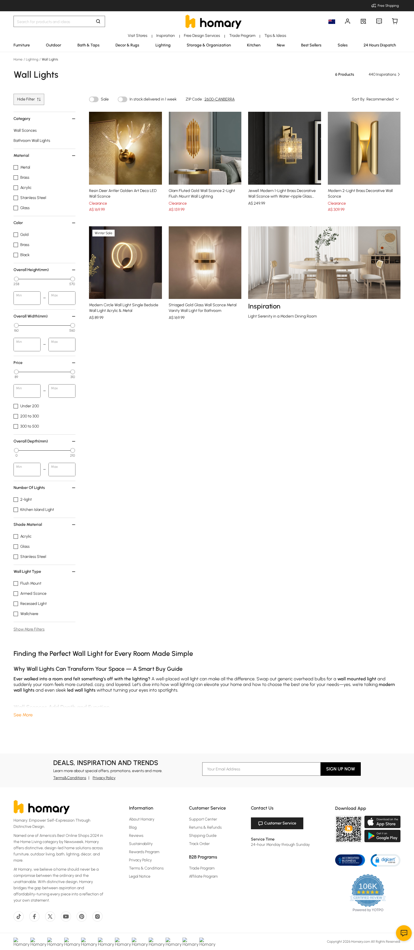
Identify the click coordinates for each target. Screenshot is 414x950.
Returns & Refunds (205, 827)
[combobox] (382, 99)
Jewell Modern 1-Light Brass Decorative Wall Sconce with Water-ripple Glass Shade (282, 196)
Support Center (203, 819)
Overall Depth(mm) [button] (31, 441)
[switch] (94, 99)
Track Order (199, 843)
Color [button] (18, 222)
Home (18, 59)
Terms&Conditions (69, 777)
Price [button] (18, 362)
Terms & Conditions (146, 868)
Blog (133, 827)
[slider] (16, 279)
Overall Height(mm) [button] (31, 269)
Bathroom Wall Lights (32, 140)
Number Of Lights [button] (29, 487)
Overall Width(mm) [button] (31, 316)
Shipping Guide (203, 835)
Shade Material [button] (28, 524)
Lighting (32, 59)
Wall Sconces (25, 130)
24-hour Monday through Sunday (280, 844)
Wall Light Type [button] (27, 571)
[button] (385, 860)
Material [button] (21, 155)
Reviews (136, 835)
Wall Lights (49, 59)
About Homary (141, 819)
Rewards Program (144, 852)
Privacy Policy (104, 777)
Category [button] (22, 118)
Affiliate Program (203, 876)
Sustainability (141, 843)
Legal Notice (139, 876)
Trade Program (202, 868)
